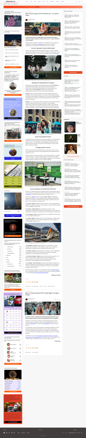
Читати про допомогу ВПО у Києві (12, 140)
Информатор (41, 44)
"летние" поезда (55, 269)
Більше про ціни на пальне (13, 332)
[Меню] (18, 1)
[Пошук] (81, 1)
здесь (57, 53)
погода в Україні (35, 286)
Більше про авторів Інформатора (73, 156)
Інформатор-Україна (72, 432)
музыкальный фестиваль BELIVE (41, 272)
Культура (39, 1)
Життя (31, 1)
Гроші (43, 1)
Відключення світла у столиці (45, 6)
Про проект (57, 1)
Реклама (62, 1)
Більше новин (73, 72)
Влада (35, 1)
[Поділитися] (57, 20)
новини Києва (28, 286)
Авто (81, 432)
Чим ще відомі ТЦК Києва (13, 118)
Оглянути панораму (13, 67)
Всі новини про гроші (13, 186)
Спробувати (13, 289)
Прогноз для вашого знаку (13, 235)
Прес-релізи (52, 1)
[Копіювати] (60, 20)
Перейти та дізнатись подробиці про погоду (13, 216)
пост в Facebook (45, 323)
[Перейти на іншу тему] (79, 1)
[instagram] (6, 432)
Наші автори (23, 432)
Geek (76, 432)
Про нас (19, 432)
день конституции (51, 286)
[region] (13, 214)
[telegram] (11, 432)
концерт (41, 286)
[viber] (14, 432)
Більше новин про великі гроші (13, 363)
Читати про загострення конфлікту (13, 94)
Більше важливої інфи (73, 206)
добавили (33, 196)
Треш (47, 1)
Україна (27, 1)
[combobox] (19, 211)
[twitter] (9, 432)
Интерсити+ (28, 194)
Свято (45, 286)
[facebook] (4, 432)
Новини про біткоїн (13, 391)
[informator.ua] (10, 1)
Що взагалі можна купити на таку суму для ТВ (12, 158)
